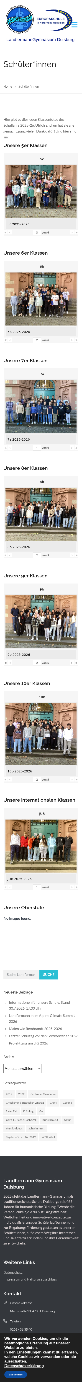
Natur (67, 1120)
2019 (9, 1094)
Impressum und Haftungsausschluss (30, 1279)
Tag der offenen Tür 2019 (21, 1137)
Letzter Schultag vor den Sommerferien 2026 (43, 1036)
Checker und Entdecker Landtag (25, 1102)
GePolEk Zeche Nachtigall (21, 1120)
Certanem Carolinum (43, 1094)
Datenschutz (13, 1272)
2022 (21, 1094)
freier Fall (11, 1111)
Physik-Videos (14, 1128)
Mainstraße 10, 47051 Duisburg (32, 1311)
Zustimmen (16, 1374)
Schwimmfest (36, 1128)
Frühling (28, 1111)
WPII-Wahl (48, 1137)
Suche (48, 974)
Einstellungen (29, 1352)
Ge (41, 1111)
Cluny (53, 1102)
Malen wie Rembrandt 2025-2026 (35, 1028)
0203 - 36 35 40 (21, 1329)
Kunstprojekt (50, 1120)
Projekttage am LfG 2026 (28, 1043)
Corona (67, 1102)
